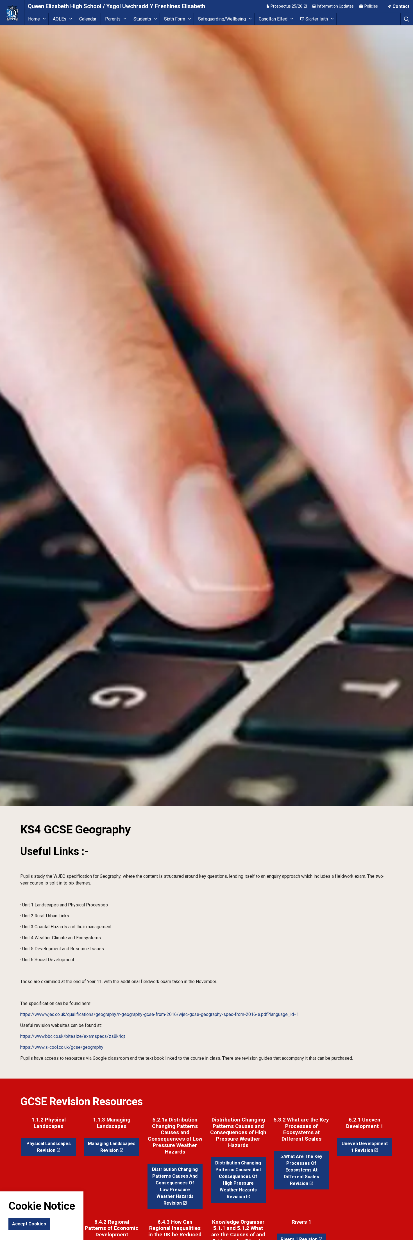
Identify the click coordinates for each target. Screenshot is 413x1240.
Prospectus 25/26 (286, 6)
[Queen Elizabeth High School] (12, 12)
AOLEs (59, 19)
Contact (400, 6)
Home (34, 19)
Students (142, 19)
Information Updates (335, 6)
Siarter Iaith (316, 19)
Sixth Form (174, 19)
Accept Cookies (29, 1224)
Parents (113, 19)
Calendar (87, 19)
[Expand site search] (406, 19)
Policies (371, 6)
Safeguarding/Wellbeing (222, 19)
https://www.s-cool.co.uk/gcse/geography (61, 1047)
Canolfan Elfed (273, 19)
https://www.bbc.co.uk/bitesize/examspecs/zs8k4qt (72, 1036)
